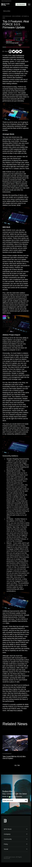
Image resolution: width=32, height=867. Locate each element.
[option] (16, 747)
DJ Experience (7, 753)
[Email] (20, 51)
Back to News (6, 10)
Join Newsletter (21, 4)
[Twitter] (13, 51)
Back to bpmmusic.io (6, 1)
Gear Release (7, 16)
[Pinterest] (17, 51)
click (4, 623)
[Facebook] (10, 51)
